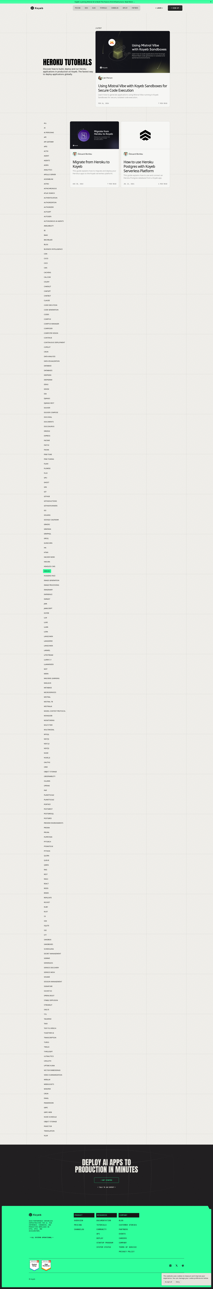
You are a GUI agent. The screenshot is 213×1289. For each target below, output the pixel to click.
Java (45, 604)
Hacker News (49, 557)
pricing (78, 1225)
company (123, 1243)
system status (104, 1247)
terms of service (128, 1247)
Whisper (47, 1089)
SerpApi (47, 958)
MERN (46, 674)
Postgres (48, 818)
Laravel (47, 650)
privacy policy (126, 1251)
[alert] (186, 1279)
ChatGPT (47, 291)
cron (46, 1093)
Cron (46, 352)
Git (45, 492)
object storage (50, 1121)
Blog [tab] (94, 8)
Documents (49, 422)
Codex (46, 314)
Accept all (168, 1282)
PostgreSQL (49, 814)
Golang (47, 515)
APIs (45, 146)
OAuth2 (47, 762)
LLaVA (46, 627)
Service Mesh (49, 972)
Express (47, 436)
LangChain (48, 636)
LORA (46, 632)
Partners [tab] (135, 8)
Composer (48, 328)
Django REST (49, 403)
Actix (46, 151)
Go (45, 510)
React (46, 884)
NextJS (46, 748)
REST (46, 874)
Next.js (46, 744)
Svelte (46, 1010)
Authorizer (49, 207)
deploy (100, 1238)
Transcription (50, 1038)
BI (44, 230)
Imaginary (48, 590)
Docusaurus (49, 426)
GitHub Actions (50, 501)
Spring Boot (49, 996)
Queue (46, 860)
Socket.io (48, 991)
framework (49, 1103)
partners (123, 1229)
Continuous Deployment (54, 342)
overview (78, 1220)
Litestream (48, 655)
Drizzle (47, 431)
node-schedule (50, 1117)
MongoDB (48, 716)
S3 (45, 916)
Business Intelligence (53, 249)
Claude (47, 300)
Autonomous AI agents (54, 221)
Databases (48, 370)
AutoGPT (47, 212)
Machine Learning (51, 678)
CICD (46, 263)
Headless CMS (49, 566)
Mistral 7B (48, 702)
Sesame (47, 977)
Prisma (47, 828)
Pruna (46, 832)
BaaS (46, 235)
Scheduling (49, 949)
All (45, 123)
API (45, 137)
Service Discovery (51, 968)
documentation (104, 1220)
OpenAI (47, 786)
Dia (45, 394)
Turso (46, 1042)
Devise (46, 389)
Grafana (47, 529)
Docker (47, 408)
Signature (48, 986)
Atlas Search (49, 193)
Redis (46, 888)
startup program (105, 1243)
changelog (79, 1229)
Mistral (47, 697)
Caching (47, 272)
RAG (45, 870)
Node (46, 753)
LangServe (48, 641)
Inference (48, 594)
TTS (45, 1014)
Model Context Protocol (54, 711)
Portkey (47, 804)
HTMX (46, 552)
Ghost (46, 482)
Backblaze (48, 240)
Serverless (48, 963)
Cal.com (47, 277)
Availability (49, 226)
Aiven (46, 165)
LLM (45, 618)
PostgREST (48, 809)
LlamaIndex (49, 664)
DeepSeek (47, 375)
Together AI (49, 1033)
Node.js (47, 758)
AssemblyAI (48, 179)
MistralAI (48, 706)
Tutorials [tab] (103, 8)
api (98, 1234)
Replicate (48, 898)
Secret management (52, 954)
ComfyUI (47, 319)
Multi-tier (48, 725)
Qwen (46, 865)
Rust (46, 912)
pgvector (48, 1126)
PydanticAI (48, 846)
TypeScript (48, 1052)
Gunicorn (48, 543)
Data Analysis (49, 356)
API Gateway (49, 142)
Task (46, 1024)
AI (44, 128)
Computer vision (51, 333)
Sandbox (47, 940)
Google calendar (51, 520)
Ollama (47, 781)
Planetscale (49, 800)
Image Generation (51, 580)
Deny (178, 1282)
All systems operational (41, 1237)
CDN (45, 254)
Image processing (51, 585)
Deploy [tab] (125, 8)
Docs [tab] (86, 8)
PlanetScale (49, 795)
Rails (46, 879)
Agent (46, 156)
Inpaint (47, 599)
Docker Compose (51, 412)
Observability (49, 776)
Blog (46, 244)
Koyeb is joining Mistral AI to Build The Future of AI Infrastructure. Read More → (105, 2)
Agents (47, 160)
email (46, 1098)
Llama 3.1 (48, 660)
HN (45, 548)
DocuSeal (48, 417)
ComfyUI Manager (51, 324)
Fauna (46, 450)
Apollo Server (50, 174)
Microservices (50, 692)
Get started (107, 1180)
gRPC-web (48, 1112)
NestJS (46, 739)
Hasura (47, 562)
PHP (45, 790)
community (101, 1229)
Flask (46, 464)
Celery (46, 282)
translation (49, 1131)
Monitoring (49, 720)
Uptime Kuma (49, 1066)
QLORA (46, 856)
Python (47, 851)
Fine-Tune (48, 454)
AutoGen (47, 216)
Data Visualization (52, 361)
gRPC (46, 1107)
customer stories (128, 1225)
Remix (46, 893)
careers (123, 1238)
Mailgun (47, 683)
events (122, 1234)
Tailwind (47, 1019)
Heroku (47, 571)
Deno (46, 384)
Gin (45, 487)
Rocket (47, 902)
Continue (48, 338)
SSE (45, 930)
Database (47, 366)
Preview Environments (53, 823)
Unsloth (47, 1061)
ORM (46, 767)
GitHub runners (50, 506)
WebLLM (47, 1079)
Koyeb (46, 613)
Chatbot (47, 296)
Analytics (48, 170)
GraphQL (47, 534)
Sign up (176, 8)
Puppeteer (48, 837)
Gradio (47, 524)
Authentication (50, 198)
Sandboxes (48, 944)
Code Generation (51, 310)
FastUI (46, 445)
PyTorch (47, 842)
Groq (46, 538)
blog (121, 1220)
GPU (45, 478)
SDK (45, 921)
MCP (45, 669)
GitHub (47, 496)
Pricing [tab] (77, 8)
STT (45, 935)
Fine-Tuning (49, 459)
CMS (45, 268)
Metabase (48, 688)
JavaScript (48, 608)
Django (47, 398)
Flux (45, 473)
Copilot (47, 347)
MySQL (46, 734)
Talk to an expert (106, 1187)
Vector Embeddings (52, 1070)
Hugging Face (49, 576)
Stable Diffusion (51, 1000)
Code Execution (50, 305)
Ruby (46, 907)
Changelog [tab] (114, 8)
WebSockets (49, 1084)
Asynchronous (50, 188)
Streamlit (48, 1005)
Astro (46, 184)
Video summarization (53, 1075)
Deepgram (48, 380)
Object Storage (50, 772)
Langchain (48, 646)
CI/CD (46, 258)
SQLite (46, 926)
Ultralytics (49, 1056)
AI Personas (49, 132)
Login (159, 8)
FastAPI (47, 440)
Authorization (50, 202)
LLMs (46, 622)
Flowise (47, 468)
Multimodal (49, 730)
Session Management (53, 982)
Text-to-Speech (50, 1028)
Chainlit (47, 286)
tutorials (101, 1225)
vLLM (46, 1135)
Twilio (46, 1047)
